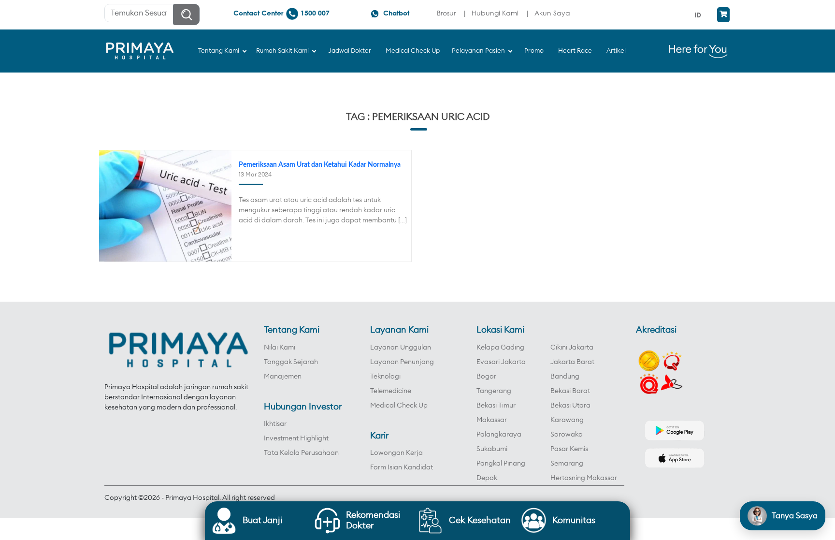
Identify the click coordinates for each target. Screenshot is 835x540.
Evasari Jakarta (501, 362)
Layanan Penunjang (402, 362)
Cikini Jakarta (571, 347)
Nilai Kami (279, 347)
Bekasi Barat (570, 391)
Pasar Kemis (569, 449)
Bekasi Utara (570, 405)
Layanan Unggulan (400, 347)
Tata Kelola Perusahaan (301, 453)
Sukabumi (491, 449)
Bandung (564, 376)
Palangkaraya (498, 434)
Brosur (446, 13)
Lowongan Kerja (396, 453)
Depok (486, 478)
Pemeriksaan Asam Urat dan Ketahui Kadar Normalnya (320, 164)
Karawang (567, 420)
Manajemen (283, 376)
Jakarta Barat (572, 362)
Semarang (566, 463)
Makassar (491, 420)
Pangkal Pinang (500, 463)
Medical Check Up (399, 405)
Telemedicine (390, 391)
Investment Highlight (296, 438)
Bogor (486, 376)
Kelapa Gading (500, 347)
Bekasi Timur (496, 405)
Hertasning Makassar (583, 478)
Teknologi (385, 376)
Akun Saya (552, 13)
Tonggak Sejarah (291, 362)
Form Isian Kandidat (401, 467)
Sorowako (566, 434)
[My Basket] (723, 14)
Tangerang (493, 391)
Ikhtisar (275, 424)
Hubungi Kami (495, 13)
